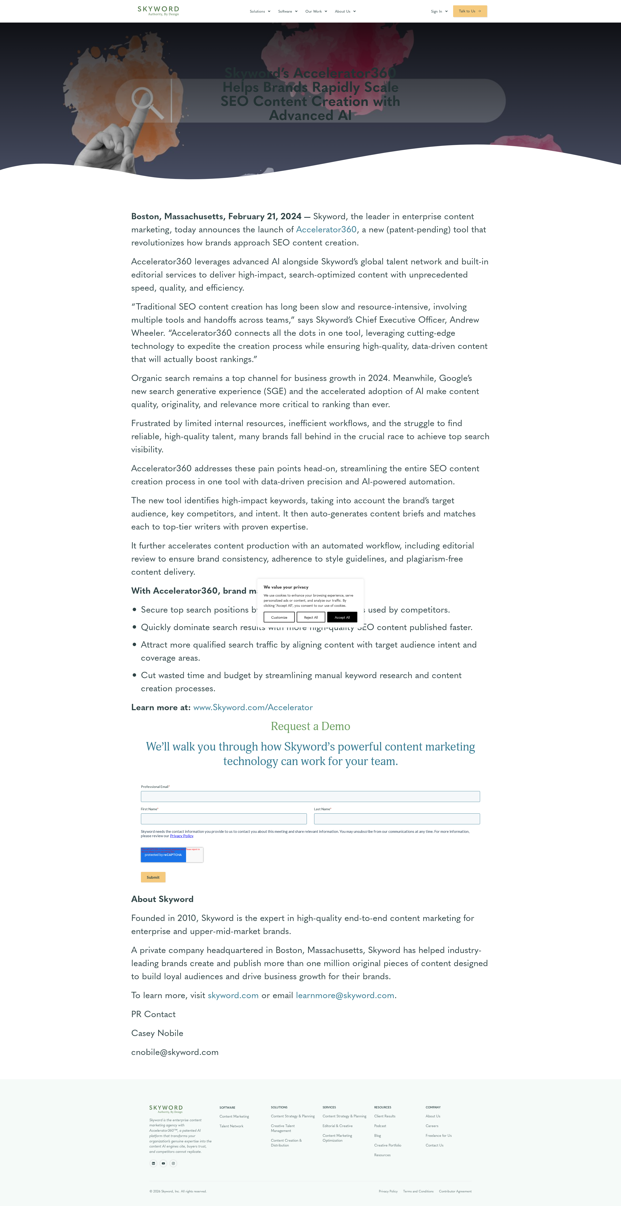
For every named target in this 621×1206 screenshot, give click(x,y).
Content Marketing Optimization (337, 1138)
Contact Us (434, 1145)
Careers (432, 1125)
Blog (377, 1135)
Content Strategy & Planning (293, 1116)
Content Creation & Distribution (286, 1143)
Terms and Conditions (418, 1191)
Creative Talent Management (283, 1128)
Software (285, 11)
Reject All (311, 617)
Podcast (380, 1125)
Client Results (384, 1116)
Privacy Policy (388, 1191)
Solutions (257, 11)
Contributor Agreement (455, 1191)
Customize (279, 617)
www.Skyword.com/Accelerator (253, 706)
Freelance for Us (439, 1135)
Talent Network (231, 1126)
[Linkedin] (153, 1163)
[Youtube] (163, 1163)
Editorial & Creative (338, 1125)
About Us (342, 11)
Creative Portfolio (387, 1145)
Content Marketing (234, 1116)
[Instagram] (173, 1163)
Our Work (313, 11)
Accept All (342, 617)
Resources (382, 1154)
